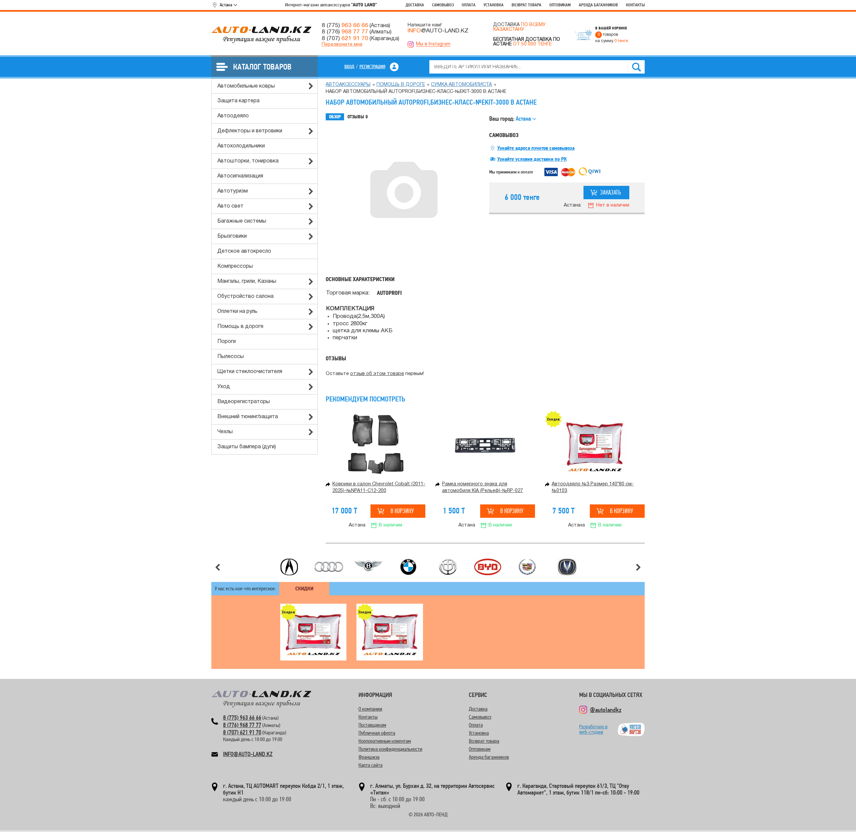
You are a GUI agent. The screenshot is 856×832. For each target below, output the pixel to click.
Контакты (635, 5)
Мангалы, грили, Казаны (246, 281)
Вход (349, 66)
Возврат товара (526, 5)
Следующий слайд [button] (638, 567)
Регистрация (372, 66)
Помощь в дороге (240, 326)
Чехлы (225, 432)
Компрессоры (235, 266)
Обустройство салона (245, 296)
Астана (226, 5)
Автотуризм (232, 191)
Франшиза (369, 757)
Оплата (468, 5)
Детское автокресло (244, 251)
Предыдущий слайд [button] (218, 567)
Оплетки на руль (237, 311)
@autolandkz (605, 709)
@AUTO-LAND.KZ (438, 30)
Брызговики (232, 236)
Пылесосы (230, 356)
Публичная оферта (376, 733)
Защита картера (238, 101)
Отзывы (357, 117)
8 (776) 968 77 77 (242, 724)
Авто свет (230, 206)
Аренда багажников (598, 5)
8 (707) (345, 38)
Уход (223, 386)
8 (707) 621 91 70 (242, 732)
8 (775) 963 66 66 (242, 717)
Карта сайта (370, 765)
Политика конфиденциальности (390, 749)
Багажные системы (241, 221)
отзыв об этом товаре (377, 374)
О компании (370, 709)
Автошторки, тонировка (248, 161)
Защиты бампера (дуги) (246, 447)
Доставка (415, 5)
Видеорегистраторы (243, 401)
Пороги (226, 341)
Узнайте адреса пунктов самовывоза (535, 148)
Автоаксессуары (348, 85)
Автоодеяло (233, 116)
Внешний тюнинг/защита (247, 416)
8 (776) (345, 31)
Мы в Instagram (433, 44)
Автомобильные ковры (246, 86)
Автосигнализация (240, 176)
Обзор (335, 117)
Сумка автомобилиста (461, 85)
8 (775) (345, 25)
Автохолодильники (241, 146)
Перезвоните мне (342, 44)
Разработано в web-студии (593, 729)
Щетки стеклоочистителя (249, 371)
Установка (494, 5)
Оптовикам (560, 5)
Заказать (610, 192)
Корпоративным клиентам (384, 741)
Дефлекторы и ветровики (249, 131)
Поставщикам (372, 725)
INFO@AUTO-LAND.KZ (248, 753)
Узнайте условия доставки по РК (532, 159)
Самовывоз (443, 5)
